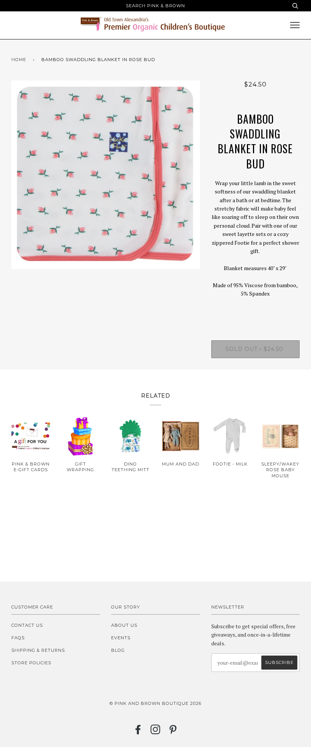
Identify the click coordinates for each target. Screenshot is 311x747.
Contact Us (27, 625)
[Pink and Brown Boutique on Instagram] (156, 731)
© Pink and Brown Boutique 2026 (155, 703)
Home (18, 59)
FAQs (18, 637)
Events (120, 637)
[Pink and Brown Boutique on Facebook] (138, 731)
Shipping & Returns (38, 650)
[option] (105, 174)
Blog (118, 650)
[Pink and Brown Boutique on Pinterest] (173, 731)
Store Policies (31, 662)
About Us (124, 625)
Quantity (255, 309)
